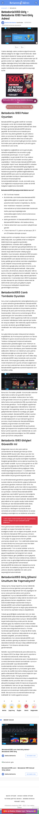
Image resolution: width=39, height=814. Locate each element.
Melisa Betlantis (10, 22)
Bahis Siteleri (11, 796)
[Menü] (2, 2)
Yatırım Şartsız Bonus (13, 799)
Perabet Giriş (19, 801)
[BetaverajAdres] (19, 3)
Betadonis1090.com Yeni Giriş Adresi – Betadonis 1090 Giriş (16, 751)
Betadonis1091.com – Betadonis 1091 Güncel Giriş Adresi (18, 769)
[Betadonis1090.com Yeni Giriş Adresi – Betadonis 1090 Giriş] (19, 734)
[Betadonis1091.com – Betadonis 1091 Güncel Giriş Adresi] (19, 762)
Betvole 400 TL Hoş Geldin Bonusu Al (18, 101)
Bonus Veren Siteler (25, 796)
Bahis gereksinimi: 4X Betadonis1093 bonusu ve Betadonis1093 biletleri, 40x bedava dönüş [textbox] (20, 220)
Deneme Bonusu (29, 799)
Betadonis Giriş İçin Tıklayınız (18, 107)
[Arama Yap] (36, 2)
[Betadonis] (19, 85)
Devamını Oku (31, 756)
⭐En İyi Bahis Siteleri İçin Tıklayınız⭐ (19, 811)
